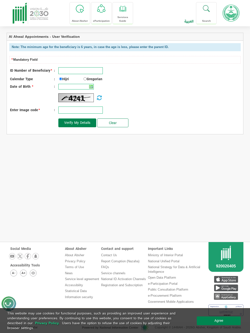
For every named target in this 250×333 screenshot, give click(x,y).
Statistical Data (76, 291)
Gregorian (94, 79)
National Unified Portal (163, 261)
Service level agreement (82, 279)
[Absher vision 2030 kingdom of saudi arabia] (30, 11)
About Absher (75, 249)
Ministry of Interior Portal (165, 255)
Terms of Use (74, 267)
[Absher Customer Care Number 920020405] (225, 263)
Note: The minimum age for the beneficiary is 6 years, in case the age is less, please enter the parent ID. (90, 47)
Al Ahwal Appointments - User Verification (44, 36)
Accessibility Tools (25, 265)
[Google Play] (226, 288)
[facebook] (28, 256)
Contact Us (109, 255)
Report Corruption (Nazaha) (120, 261)
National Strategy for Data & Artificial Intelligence (174, 269)
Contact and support (117, 249)
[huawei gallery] (226, 296)
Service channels (113, 273)
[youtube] (12, 256)
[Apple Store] (226, 279)
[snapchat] (35, 256)
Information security (79, 297)
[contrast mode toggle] (33, 273)
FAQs (105, 267)
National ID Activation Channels (123, 279)
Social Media (20, 249)
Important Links (160, 249)
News (69, 273)
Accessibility (74, 285)
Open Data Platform (162, 277)
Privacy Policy (75, 261)
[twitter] (20, 256)
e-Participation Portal (162, 284)
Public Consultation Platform (168, 289)
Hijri (65, 79)
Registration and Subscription (122, 285)
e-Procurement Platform (165, 296)
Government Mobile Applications (171, 302)
